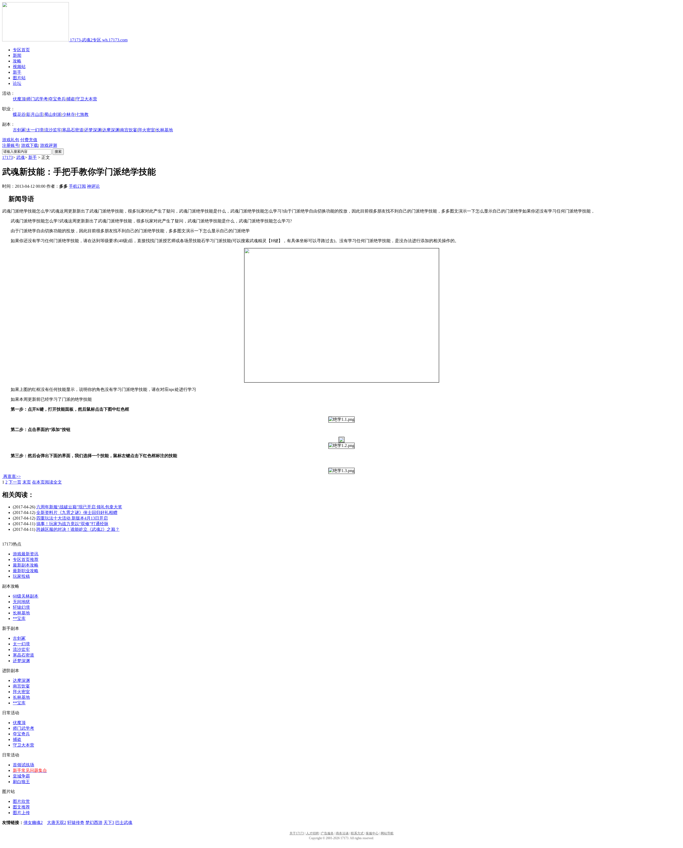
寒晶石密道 (73, 130)
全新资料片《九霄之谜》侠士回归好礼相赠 (76, 512)
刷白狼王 (21, 781)
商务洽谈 (342, 833)
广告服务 (327, 833)
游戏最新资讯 (25, 554)
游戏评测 (48, 145)
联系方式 (357, 833)
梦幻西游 (93, 822)
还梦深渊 (92, 130)
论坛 (17, 83)
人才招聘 (312, 833)
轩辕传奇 (75, 822)
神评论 (93, 186)
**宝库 (19, 618)
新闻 (17, 55)
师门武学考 (37, 99)
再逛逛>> (12, 476)
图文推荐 (21, 807)
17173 (7, 157)
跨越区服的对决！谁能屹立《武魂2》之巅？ (78, 529)
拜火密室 (146, 130)
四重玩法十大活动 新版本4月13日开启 (72, 518)
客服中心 (372, 833)
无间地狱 (21, 601)
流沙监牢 (52, 130)
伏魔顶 (19, 99)
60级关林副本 (25, 596)
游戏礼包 (10, 140)
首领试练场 (23, 765)
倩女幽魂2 (33, 822)
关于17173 (296, 833)
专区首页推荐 (25, 559)
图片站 (19, 78)
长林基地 (164, 130)
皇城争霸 (21, 776)
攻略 (17, 61)
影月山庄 (34, 114)
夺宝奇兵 (57, 99)
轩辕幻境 (21, 607)
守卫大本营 (86, 99)
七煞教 (82, 114)
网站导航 (387, 833)
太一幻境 (34, 130)
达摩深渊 (110, 130)
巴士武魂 (123, 822)
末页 (26, 482)
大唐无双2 (56, 822)
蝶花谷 (19, 114)
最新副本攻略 (25, 565)
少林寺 (68, 114)
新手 (17, 72)
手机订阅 (77, 186)
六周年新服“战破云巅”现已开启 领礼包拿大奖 (79, 507)
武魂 (20, 157)
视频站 (19, 66)
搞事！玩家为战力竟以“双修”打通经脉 (72, 523)
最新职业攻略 (25, 570)
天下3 (109, 822)
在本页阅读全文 (47, 482)
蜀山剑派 (52, 114)
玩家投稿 (21, 576)
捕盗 (70, 99)
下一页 (15, 482)
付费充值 (28, 140)
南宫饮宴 (128, 130)
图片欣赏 (21, 801)
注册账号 (10, 145)
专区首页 (21, 50)
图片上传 (21, 812)
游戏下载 (29, 145)
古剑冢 (19, 130)
